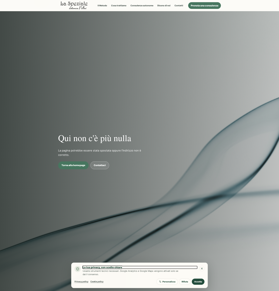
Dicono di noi (163, 5)
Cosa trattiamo (118, 5)
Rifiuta (185, 282)
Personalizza (168, 282)
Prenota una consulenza (204, 5)
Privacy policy (81, 281)
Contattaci (100, 165)
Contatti (179, 5)
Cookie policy (96, 281)
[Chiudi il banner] (201, 268)
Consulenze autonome (141, 5)
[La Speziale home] (75, 5)
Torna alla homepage (73, 165)
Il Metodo (102, 5)
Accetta (198, 282)
